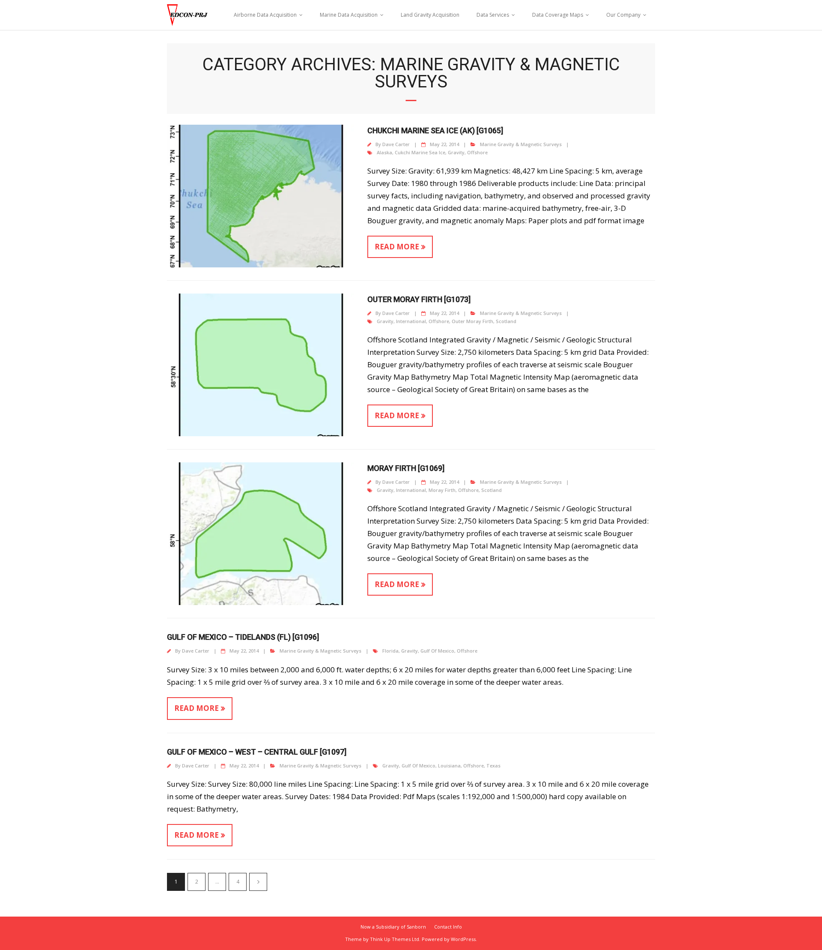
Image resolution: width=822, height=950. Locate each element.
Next (258, 882)
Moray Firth (442, 490)
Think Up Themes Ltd (394, 939)
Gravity (456, 152)
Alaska (384, 152)
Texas (493, 765)
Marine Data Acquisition (349, 14)
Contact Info (448, 926)
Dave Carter (396, 144)
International (411, 321)
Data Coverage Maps (557, 14)
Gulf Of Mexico (437, 650)
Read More (397, 247)
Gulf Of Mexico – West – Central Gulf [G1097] (256, 751)
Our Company (623, 14)
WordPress (463, 939)
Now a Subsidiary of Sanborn (393, 926)
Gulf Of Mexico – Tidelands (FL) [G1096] (243, 636)
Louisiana (449, 765)
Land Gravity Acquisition (430, 14)
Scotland (506, 321)
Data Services (493, 14)
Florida (390, 650)
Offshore (477, 152)
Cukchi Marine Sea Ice (420, 152)
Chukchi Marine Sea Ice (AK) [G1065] (435, 130)
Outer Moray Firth (472, 321)
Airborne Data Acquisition (265, 14)
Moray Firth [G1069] (405, 468)
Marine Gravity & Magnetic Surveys (521, 144)
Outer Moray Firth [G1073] (419, 299)
